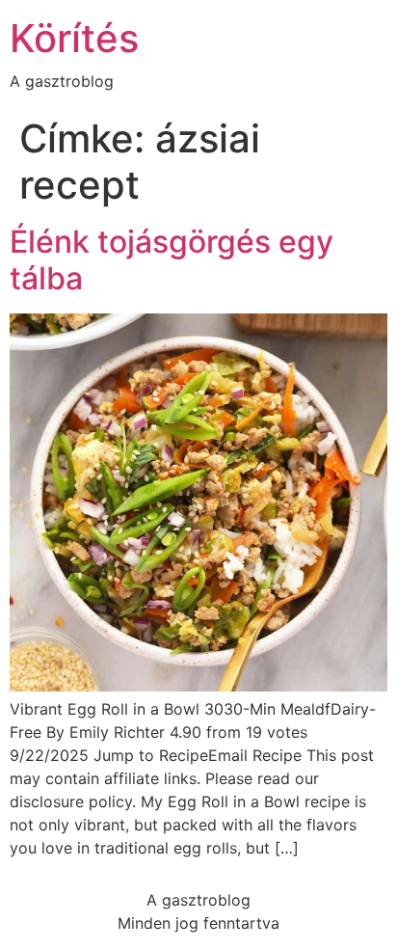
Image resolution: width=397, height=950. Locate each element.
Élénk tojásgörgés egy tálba (171, 260)
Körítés (74, 38)
